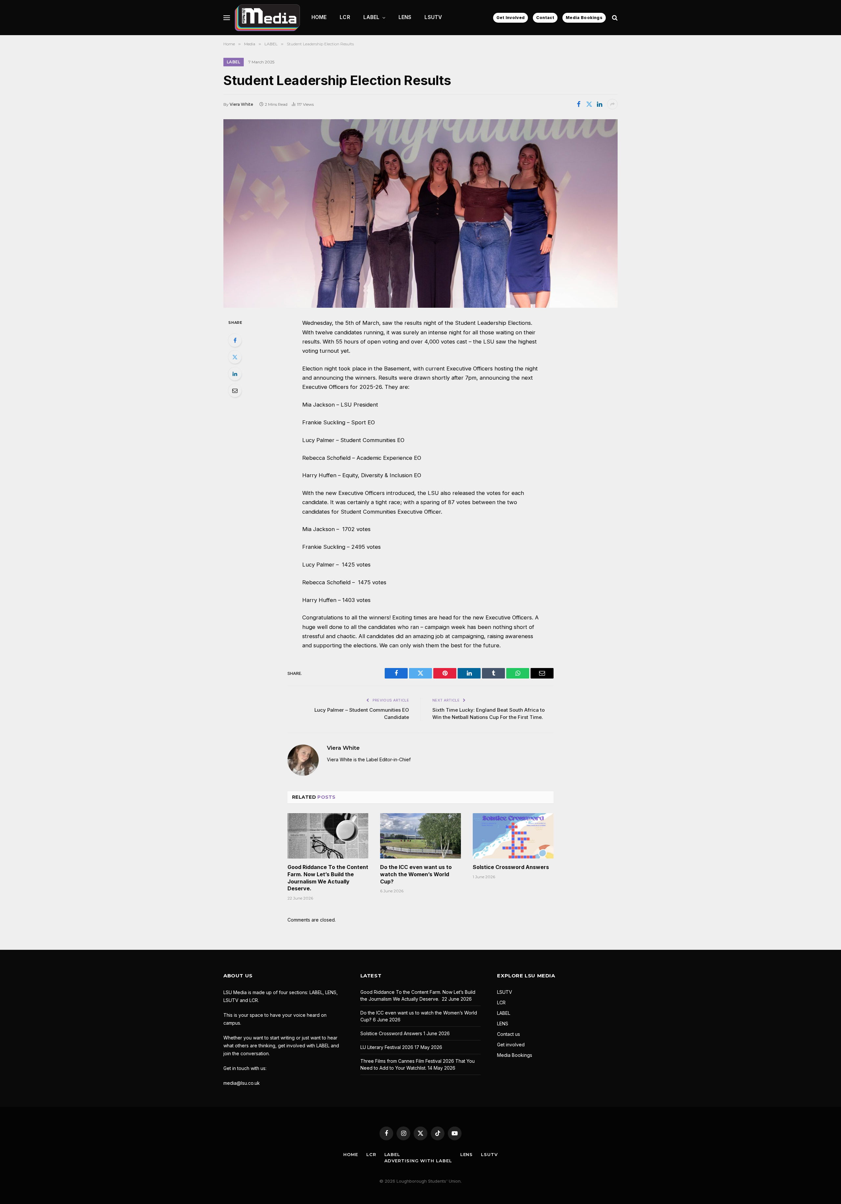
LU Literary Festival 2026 (386, 1047)
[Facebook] (234, 340)
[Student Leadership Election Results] (420, 213)
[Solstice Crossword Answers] (513, 835)
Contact (545, 17)
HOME (319, 17)
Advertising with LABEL (418, 1160)
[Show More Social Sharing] (612, 104)
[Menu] (226, 17)
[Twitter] (234, 357)
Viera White (241, 104)
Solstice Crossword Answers (511, 867)
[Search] (614, 17)
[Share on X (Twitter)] (589, 104)
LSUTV (433, 17)
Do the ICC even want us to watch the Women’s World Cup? (416, 874)
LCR (345, 17)
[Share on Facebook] (578, 104)
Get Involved (510, 17)
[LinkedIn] (234, 373)
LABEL (371, 17)
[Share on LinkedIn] (599, 104)
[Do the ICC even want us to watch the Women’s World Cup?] (420, 835)
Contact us (508, 1034)
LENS (405, 17)
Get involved (511, 1044)
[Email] (234, 390)
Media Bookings (584, 17)
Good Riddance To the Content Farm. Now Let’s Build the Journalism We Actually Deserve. (327, 878)
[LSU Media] (267, 17)
